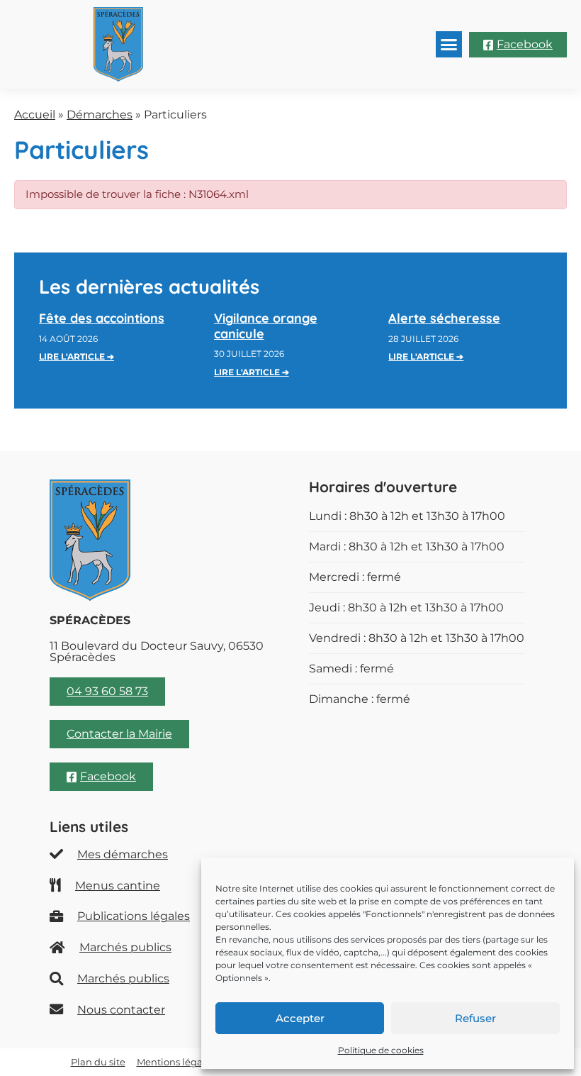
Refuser (475, 1018)
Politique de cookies (381, 1050)
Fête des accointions (101, 318)
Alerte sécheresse (444, 318)
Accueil (34, 114)
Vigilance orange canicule (265, 326)
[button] (449, 44)
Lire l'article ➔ (76, 356)
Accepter (300, 1018)
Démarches (99, 114)
